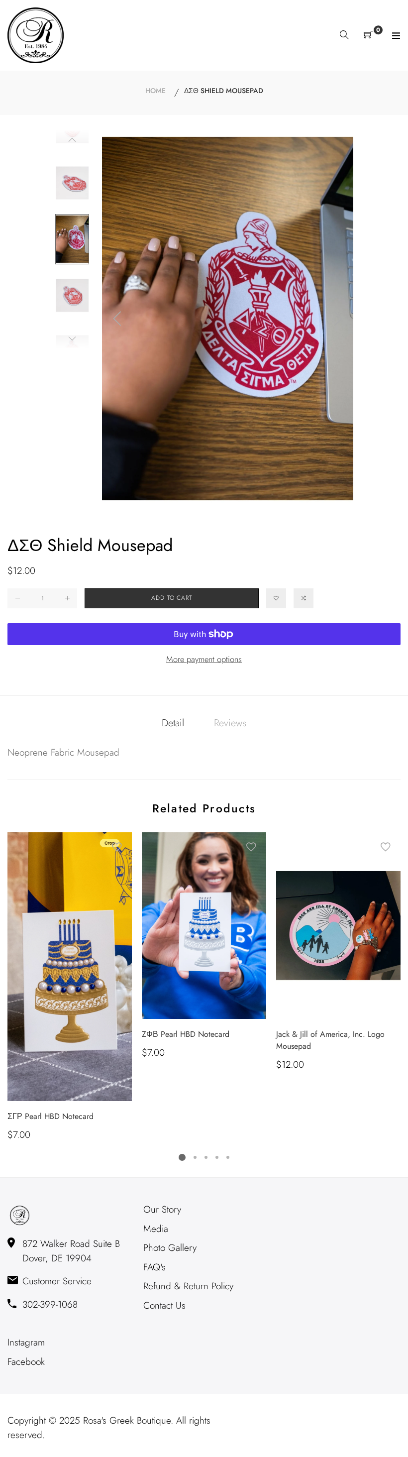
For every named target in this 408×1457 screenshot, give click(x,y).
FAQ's (154, 1267)
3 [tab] (205, 1157)
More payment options (204, 659)
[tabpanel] (69, 987)
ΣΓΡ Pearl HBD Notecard (50, 1116)
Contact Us (164, 1305)
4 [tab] (216, 1157)
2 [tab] (195, 1157)
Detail (173, 723)
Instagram (26, 1342)
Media (155, 1228)
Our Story (162, 1209)
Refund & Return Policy (188, 1286)
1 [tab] (182, 1157)
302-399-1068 (50, 1304)
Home (155, 91)
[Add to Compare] (303, 598)
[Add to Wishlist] (276, 598)
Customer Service (57, 1281)
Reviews (230, 723)
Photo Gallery (170, 1247)
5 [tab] (227, 1157)
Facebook (26, 1361)
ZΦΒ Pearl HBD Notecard (185, 1034)
